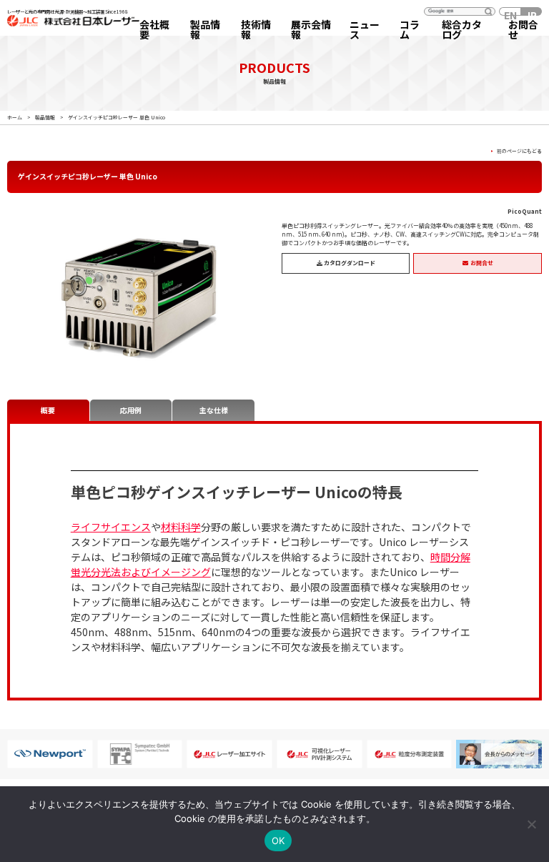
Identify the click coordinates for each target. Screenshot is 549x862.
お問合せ (523, 29)
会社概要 (154, 29)
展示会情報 (311, 29)
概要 (48, 410)
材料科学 (181, 527)
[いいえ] (531, 824)
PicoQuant (525, 211)
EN (510, 12)
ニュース (365, 29)
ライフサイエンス (111, 527)
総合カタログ (462, 29)
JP (531, 12)
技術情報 (256, 29)
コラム (410, 29)
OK (278, 840)
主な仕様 (213, 410)
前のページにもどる (519, 151)
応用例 (131, 410)
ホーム (14, 117)
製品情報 (205, 29)
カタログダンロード (349, 263)
